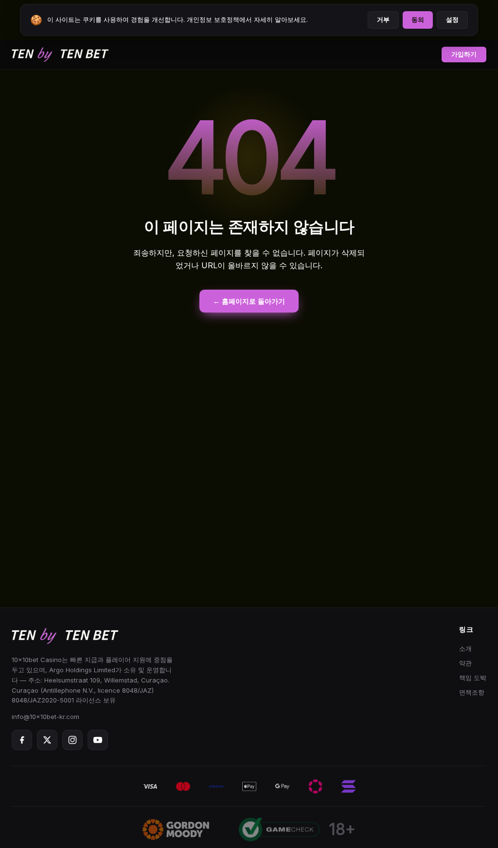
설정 (452, 19)
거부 (383, 19)
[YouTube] (98, 740)
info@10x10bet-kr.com (45, 716)
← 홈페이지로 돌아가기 (249, 301)
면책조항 (471, 692)
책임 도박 (472, 678)
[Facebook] (22, 740)
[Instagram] (72, 740)
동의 (417, 19)
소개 (465, 648)
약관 (465, 663)
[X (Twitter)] (47, 740)
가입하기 (464, 54)
